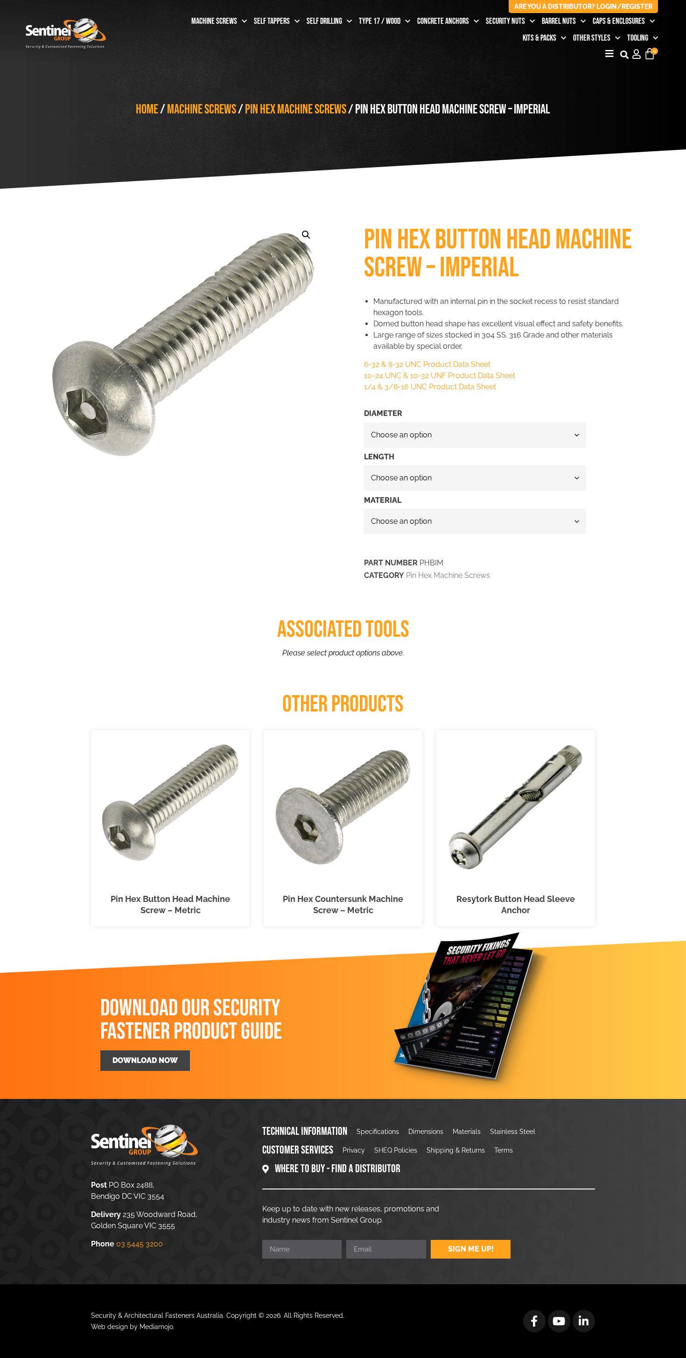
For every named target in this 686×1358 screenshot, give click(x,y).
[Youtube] (559, 1321)
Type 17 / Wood (379, 21)
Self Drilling (324, 21)
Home (147, 109)
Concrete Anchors (443, 21)
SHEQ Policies (395, 1150)
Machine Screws (214, 21)
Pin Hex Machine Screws (295, 109)
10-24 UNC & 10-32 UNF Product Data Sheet (439, 375)
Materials (467, 1131)
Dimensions (425, 1131)
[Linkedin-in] (584, 1321)
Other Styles (591, 38)
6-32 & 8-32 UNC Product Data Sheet (427, 364)
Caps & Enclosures (619, 21)
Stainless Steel (512, 1131)
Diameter (383, 413)
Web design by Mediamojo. (133, 1326)
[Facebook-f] (534, 1321)
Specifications (378, 1131)
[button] (624, 54)
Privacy (354, 1150)
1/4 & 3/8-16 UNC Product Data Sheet (430, 386)
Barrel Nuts (559, 21)
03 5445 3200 (139, 1243)
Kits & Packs (539, 38)
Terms (503, 1150)
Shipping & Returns (456, 1150)
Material (382, 500)
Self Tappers (272, 21)
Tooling (637, 38)
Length (379, 457)
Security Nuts (505, 21)
